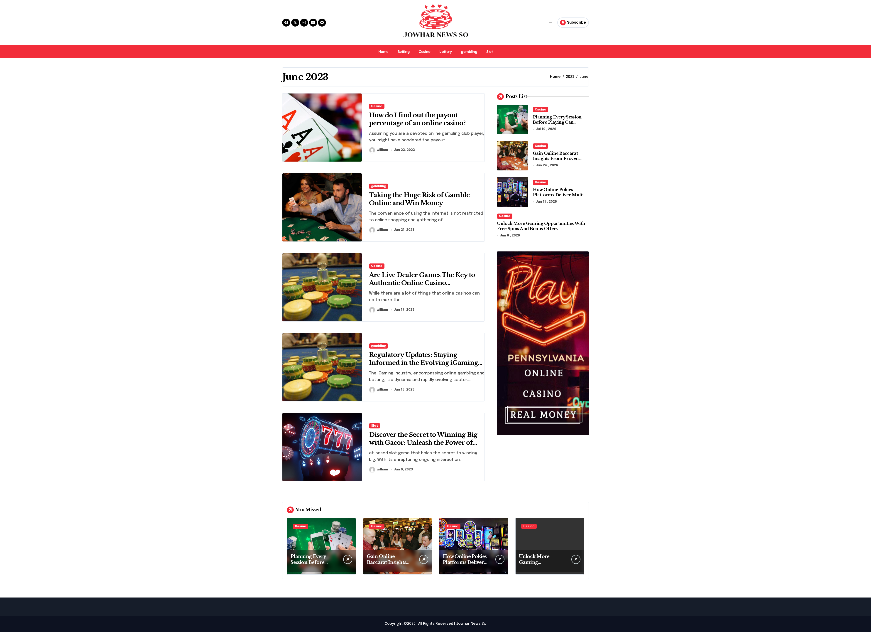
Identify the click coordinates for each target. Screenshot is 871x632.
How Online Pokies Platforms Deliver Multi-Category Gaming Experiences (559, 197)
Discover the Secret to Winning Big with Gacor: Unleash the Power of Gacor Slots (423, 442)
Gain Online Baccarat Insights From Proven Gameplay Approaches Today (556, 161)
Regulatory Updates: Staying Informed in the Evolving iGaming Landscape (423, 362)
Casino (424, 51)
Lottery (445, 51)
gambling (469, 51)
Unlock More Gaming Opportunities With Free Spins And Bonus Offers (541, 226)
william (382, 150)
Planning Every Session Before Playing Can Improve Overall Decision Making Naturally (560, 125)
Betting (403, 51)
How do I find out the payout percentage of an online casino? (417, 119)
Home (383, 51)
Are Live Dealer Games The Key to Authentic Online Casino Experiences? (422, 283)
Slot (489, 51)
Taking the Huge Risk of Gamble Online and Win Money (419, 199)
